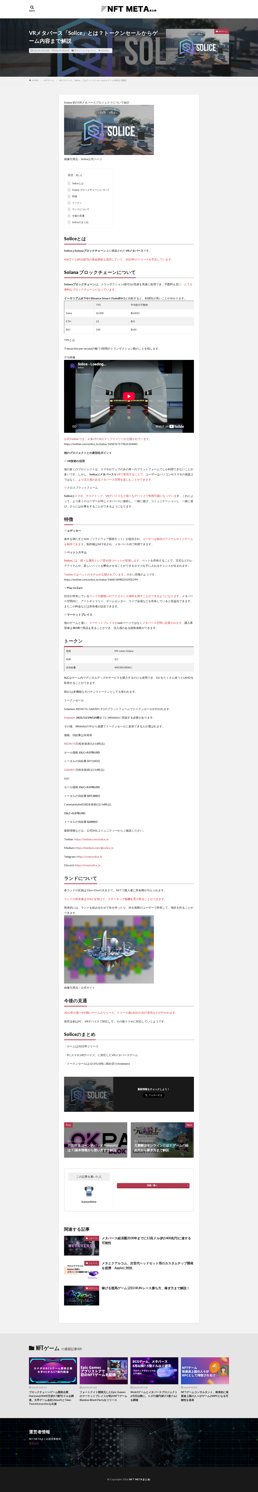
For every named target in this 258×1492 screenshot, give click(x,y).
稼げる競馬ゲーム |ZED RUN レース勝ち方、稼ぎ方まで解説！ (146, 1288)
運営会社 (34, 1443)
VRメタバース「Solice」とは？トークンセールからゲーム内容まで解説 (93, 80)
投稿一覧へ (152, 1185)
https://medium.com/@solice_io (94, 847)
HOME (35, 80)
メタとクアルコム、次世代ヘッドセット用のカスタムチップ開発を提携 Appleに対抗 (147, 1265)
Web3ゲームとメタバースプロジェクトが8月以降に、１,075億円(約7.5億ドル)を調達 (153, 1395)
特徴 (72, 196)
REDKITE (70, 743)
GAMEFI (69, 769)
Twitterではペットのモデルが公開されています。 (95, 574)
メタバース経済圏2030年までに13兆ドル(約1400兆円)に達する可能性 (146, 1240)
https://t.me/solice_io (89, 856)
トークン (75, 202)
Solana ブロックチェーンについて (88, 189)
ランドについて (78, 209)
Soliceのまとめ (78, 222)
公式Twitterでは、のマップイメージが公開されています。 (108, 438)
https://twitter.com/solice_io (91, 839)
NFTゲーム (79, 50)
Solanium (69, 717)
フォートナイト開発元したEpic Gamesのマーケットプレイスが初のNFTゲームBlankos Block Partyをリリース (103, 1395)
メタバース (90, 50)
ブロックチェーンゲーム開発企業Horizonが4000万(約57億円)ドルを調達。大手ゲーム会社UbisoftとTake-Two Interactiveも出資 (51, 1397)
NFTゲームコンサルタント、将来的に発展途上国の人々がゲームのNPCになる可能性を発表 (205, 1395)
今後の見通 (76, 215)
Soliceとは (76, 183)
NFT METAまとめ (139, 1479)
